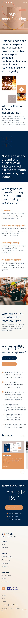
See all (22, 436)
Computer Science (7, 556)
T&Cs (3, 598)
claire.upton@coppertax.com (10, 605)
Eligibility (4, 578)
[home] (7, 2)
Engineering (5, 566)
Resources (5, 547)
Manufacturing (6, 560)
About (3, 544)
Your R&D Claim (9, 358)
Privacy (4, 595)
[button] (25, 2)
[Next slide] (22, 472)
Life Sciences (5, 563)
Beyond (24, 610)
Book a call (9, 364)
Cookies (4, 601)
